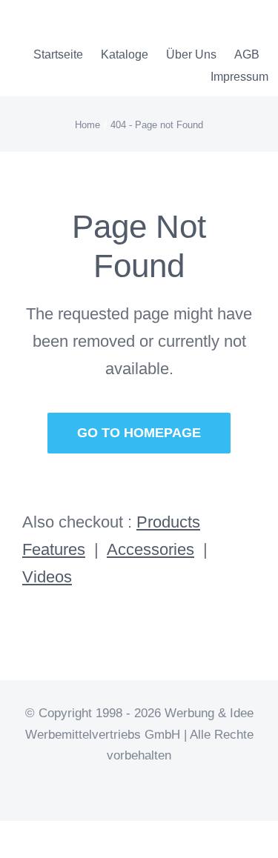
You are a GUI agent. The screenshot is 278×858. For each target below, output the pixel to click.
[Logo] (77, 15)
